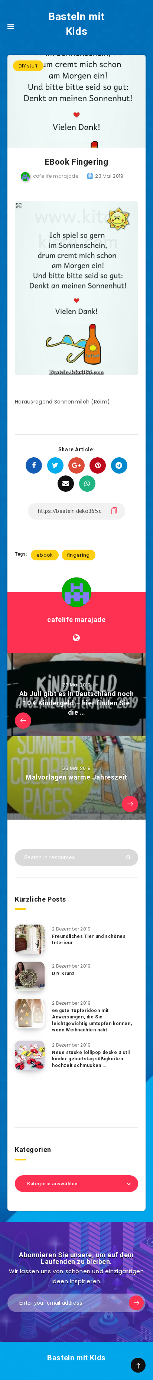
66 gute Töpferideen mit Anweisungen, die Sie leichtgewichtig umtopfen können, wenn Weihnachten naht (92, 1020)
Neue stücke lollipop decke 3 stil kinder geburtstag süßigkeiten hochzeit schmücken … (91, 1059)
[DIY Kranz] (30, 976)
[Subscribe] (136, 1302)
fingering (78, 555)
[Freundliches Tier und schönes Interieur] (30, 939)
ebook (44, 555)
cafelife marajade (76, 619)
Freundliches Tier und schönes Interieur (89, 939)
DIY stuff (28, 65)
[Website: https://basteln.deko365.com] (76, 637)
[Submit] (128, 857)
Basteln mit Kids (76, 23)
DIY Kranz (63, 973)
